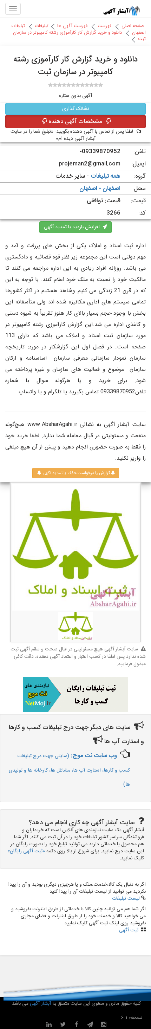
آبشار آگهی (39, 1003)
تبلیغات (41, 26)
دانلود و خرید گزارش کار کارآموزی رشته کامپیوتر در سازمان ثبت (79, 36)
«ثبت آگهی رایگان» (26, 851)
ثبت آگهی (128, 930)
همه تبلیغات (105, 176)
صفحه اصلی (133, 26)
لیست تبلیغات (126, 898)
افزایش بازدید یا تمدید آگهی (73, 227)
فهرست (104, 26)
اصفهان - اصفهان (99, 189)
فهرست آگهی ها (72, 26)
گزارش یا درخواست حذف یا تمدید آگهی (75, 473)
